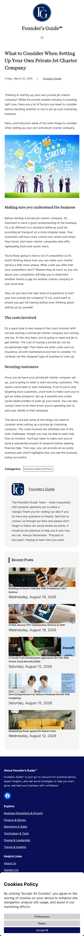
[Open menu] (42, 37)
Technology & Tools (16, 833)
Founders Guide (52, 78)
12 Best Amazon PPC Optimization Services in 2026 (37, 625)
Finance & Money (15, 820)
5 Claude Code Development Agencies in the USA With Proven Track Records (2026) (39, 659)
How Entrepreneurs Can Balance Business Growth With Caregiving (39, 696)
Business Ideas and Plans (38, 468)
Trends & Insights (15, 847)
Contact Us (11, 870)
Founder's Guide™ (42, 28)
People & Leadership (17, 840)
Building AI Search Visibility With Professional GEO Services (37, 590)
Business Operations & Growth (23, 813)
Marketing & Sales (15, 826)
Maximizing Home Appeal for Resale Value (32, 731)
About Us (10, 863)
